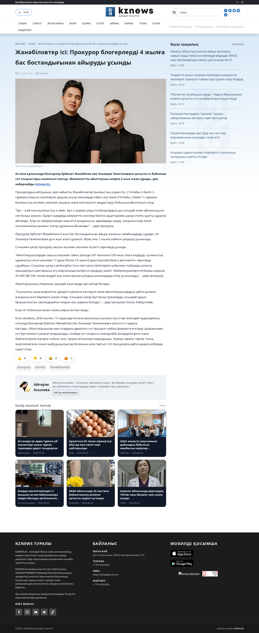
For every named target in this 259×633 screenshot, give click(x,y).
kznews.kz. (43, 184)
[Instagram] (230, 10)
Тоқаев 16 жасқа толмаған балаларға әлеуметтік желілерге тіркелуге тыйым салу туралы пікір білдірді (206, 77)
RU (237, 2)
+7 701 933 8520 (101, 564)
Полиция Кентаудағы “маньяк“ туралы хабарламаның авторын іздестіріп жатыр (198, 116)
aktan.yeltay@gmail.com (106, 574)
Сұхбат (22, 23)
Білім (156, 23)
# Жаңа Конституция (180, 26)
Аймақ (114, 23)
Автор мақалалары (65, 392)
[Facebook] (226, 10)
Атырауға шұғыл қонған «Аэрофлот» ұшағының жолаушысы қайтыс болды (203, 155)
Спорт (100, 23)
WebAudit (239, 628)
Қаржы (129, 23)
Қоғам (86, 23)
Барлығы (238, 44)
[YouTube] (234, 10)
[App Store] (207, 553)
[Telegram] (238, 10)
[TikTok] (225, 14)
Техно (143, 23)
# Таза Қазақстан (204, 26)
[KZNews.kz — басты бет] (129, 12)
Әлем (72, 23)
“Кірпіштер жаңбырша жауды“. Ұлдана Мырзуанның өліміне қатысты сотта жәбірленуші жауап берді (206, 96)
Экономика (55, 23)
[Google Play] (207, 563)
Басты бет (20, 43)
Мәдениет (25, 30)
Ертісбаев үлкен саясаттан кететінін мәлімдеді (39, 2)
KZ (242, 2)
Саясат (37, 23)
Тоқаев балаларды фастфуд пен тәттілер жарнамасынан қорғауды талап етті (198, 135)
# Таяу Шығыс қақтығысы (230, 26)
